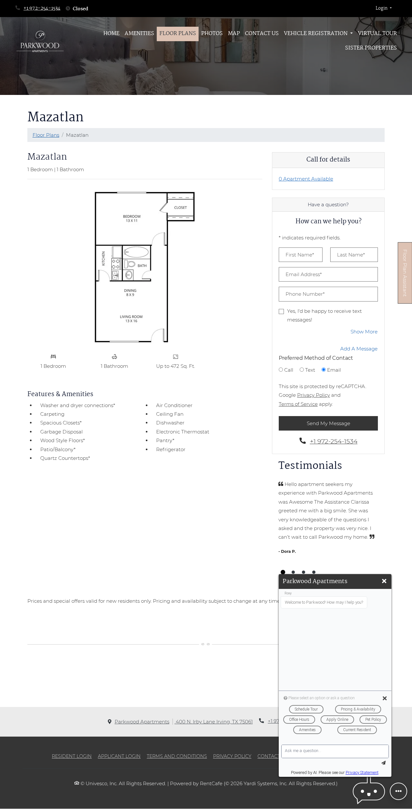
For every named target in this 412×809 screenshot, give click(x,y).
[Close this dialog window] (384, 581)
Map (234, 33)
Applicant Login (119, 756)
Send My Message (328, 423)
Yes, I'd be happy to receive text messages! (324, 315)
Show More (364, 331)
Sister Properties (371, 48)
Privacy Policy (313, 395)
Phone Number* (305, 294)
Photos (212, 33)
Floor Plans (177, 33)
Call (288, 370)
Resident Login (72, 756)
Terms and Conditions (177, 756)
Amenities (139, 33)
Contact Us (262, 33)
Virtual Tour (378, 33)
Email (334, 370)
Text (310, 370)
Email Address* (304, 274)
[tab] (283, 572)
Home (111, 33)
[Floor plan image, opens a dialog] (144, 267)
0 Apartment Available (306, 179)
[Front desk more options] (398, 791)
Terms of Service (298, 404)
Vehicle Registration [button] (316, 33)
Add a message (359, 349)
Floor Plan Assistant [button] (405, 276)
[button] (384, 8)
